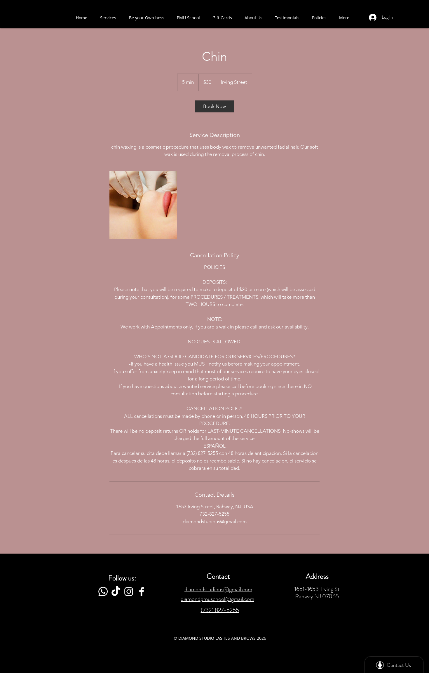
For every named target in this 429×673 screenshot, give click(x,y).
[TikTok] (116, 591)
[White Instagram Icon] (129, 591)
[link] (214, 106)
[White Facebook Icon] (141, 591)
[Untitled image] (143, 205)
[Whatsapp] (103, 591)
